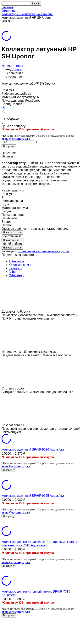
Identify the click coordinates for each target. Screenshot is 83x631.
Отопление (9, 10)
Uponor (16, 69)
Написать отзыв (13, 65)
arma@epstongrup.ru (16, 138)
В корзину (9, 146)
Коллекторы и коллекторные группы (27, 14)
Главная (8, 7)
